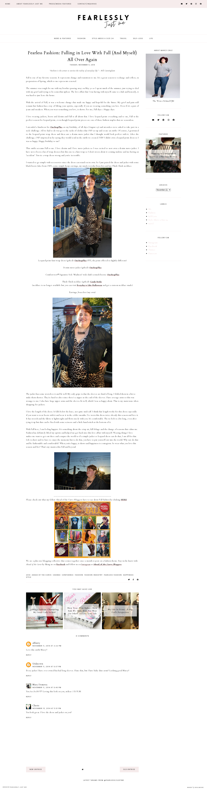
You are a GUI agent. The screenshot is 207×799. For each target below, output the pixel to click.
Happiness (128, 575)
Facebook (60, 564)
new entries (36, 769)
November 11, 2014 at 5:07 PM (47, 667)
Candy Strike (96, 281)
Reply (28, 655)
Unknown (38, 663)
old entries (129, 769)
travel (151, 223)
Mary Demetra (40, 684)
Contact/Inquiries (87, 4)
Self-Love (138, 38)
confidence (68, 575)
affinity (36, 643)
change (57, 575)
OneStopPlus (56, 127)
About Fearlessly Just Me (30, 4)
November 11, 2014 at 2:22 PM (47, 646)
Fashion (81, 38)
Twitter (151, 249)
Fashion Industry (93, 575)
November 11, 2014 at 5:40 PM (47, 687)
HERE (124, 499)
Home (7, 4)
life (149, 209)
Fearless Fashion (113, 575)
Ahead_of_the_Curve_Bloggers (107, 564)
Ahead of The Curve (42, 575)
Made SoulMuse (195, 787)
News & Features (62, 38)
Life (151, 38)
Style (28, 577)
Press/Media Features (60, 4)
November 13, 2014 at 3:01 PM (47, 708)
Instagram (85, 564)
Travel (123, 38)
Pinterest (152, 253)
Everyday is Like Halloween (89, 285)
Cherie (36, 705)
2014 (28, 575)
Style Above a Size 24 (103, 38)
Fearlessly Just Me (18, 787)
